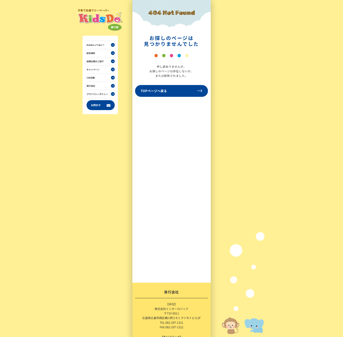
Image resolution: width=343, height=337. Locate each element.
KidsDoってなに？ (100, 45)
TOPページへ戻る (154, 91)
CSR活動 (100, 77)
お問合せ (96, 105)
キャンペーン (100, 69)
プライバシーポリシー (100, 94)
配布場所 (100, 53)
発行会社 (100, 85)
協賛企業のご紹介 (100, 61)
